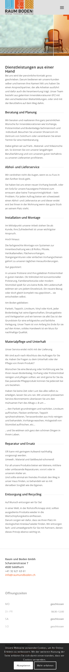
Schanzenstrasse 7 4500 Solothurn (20, 563)
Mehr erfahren (45, 665)
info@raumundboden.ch (20, 575)
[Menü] (61, 7)
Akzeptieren (23, 665)
